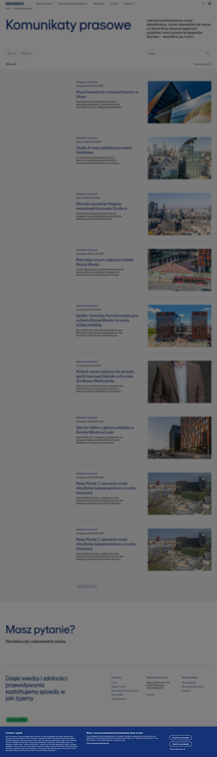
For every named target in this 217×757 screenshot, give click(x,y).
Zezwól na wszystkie (180, 738)
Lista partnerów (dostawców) (97, 743)
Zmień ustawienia (176, 749)
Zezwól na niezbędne (180, 744)
